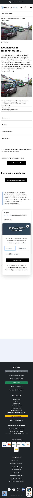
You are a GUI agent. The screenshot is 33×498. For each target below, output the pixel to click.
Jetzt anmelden (17, 260)
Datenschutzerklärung (17, 268)
